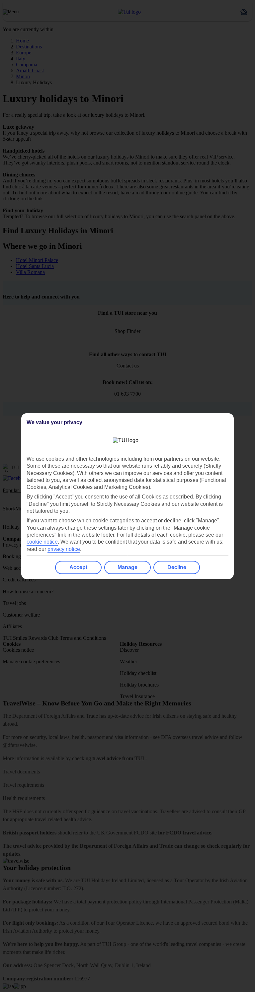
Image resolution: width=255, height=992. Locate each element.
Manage (127, 567)
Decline (176, 567)
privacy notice (63, 549)
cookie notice (42, 542)
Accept (78, 567)
